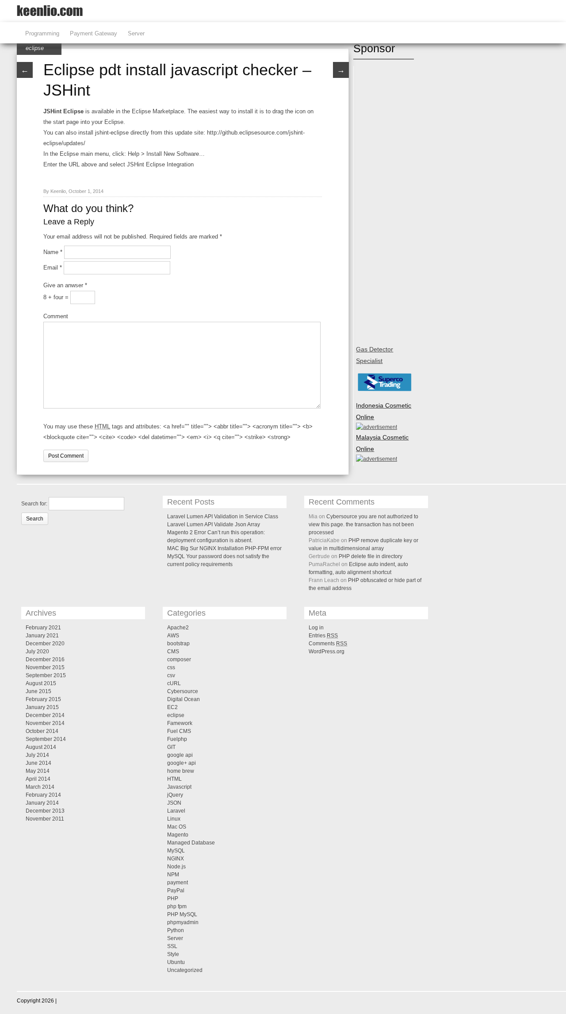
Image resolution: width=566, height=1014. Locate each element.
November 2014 (45, 723)
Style (173, 954)
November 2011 (45, 819)
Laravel (176, 811)
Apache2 (178, 628)
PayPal (175, 890)
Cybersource (182, 691)
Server (136, 33)
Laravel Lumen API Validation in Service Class (222, 516)
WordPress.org (326, 651)
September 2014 (46, 739)
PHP (172, 898)
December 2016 (45, 659)
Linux (173, 819)
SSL (172, 946)
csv (171, 675)
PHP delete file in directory (370, 556)
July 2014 (37, 755)
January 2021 (42, 635)
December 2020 (45, 643)
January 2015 (42, 707)
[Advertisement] (391, 201)
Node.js (176, 867)
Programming (42, 33)
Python (175, 930)
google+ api (181, 763)
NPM (173, 874)
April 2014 (38, 779)
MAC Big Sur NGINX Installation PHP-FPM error (224, 548)
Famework (179, 723)
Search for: (34, 504)
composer (179, 659)
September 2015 (46, 675)
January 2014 (42, 803)
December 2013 (45, 811)
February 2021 (43, 628)
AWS (173, 635)
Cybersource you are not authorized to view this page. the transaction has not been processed (363, 524)
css (171, 667)
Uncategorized (185, 970)
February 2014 (43, 795)
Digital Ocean (183, 699)
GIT (171, 747)
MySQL (176, 851)
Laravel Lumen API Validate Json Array (213, 524)
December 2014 (45, 715)
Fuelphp (177, 739)
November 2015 (45, 667)
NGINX (175, 859)
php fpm (177, 906)
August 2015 (41, 683)
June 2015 (38, 691)
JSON (174, 803)
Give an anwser (65, 285)
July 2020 (37, 651)
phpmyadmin (183, 922)
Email (52, 267)
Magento (177, 835)
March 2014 (40, 787)
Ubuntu (176, 962)
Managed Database (191, 843)
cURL (174, 683)
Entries (323, 635)
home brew (180, 771)
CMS (173, 651)
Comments (328, 643)
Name (52, 252)
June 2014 (38, 763)
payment (177, 882)
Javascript (179, 787)
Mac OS (176, 827)
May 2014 (38, 771)
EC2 (172, 707)
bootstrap (178, 643)
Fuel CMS (179, 731)
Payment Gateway (93, 33)
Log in (316, 628)
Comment (55, 316)
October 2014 (42, 731)
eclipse (35, 48)
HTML (174, 779)
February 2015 (43, 699)
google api (180, 755)
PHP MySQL (182, 914)
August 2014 (41, 747)
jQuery (175, 795)
